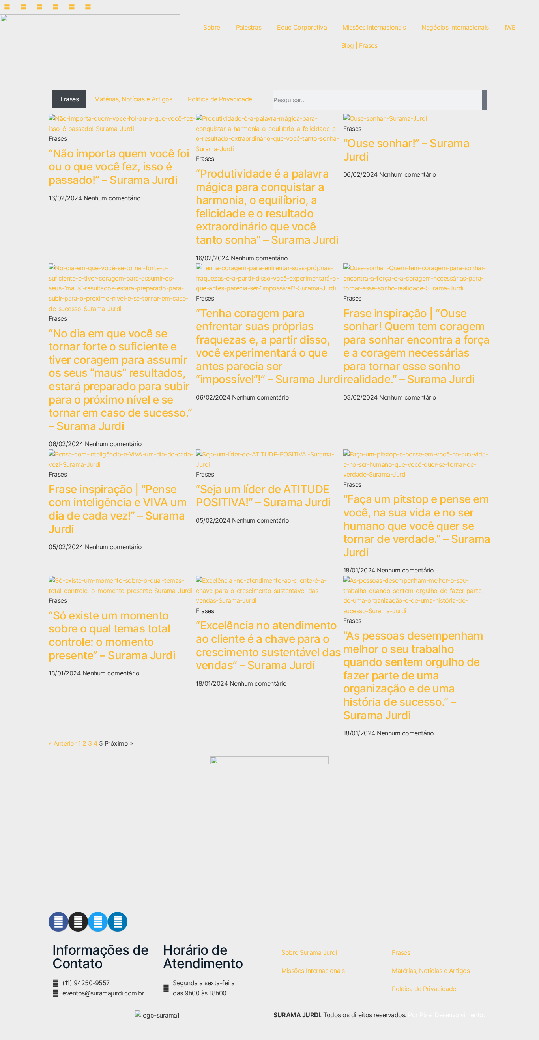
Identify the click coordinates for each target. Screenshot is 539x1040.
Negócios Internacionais (455, 27)
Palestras (249, 27)
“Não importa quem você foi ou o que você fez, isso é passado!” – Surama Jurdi (119, 167)
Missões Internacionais (374, 27)
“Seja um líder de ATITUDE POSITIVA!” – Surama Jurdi (263, 496)
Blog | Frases (359, 45)
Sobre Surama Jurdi (309, 952)
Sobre (211, 27)
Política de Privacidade (220, 99)
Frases (69, 99)
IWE (510, 27)
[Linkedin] (117, 922)
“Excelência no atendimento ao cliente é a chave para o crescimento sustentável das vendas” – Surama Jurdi (268, 645)
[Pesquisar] (484, 100)
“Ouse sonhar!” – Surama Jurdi (406, 150)
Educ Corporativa (302, 27)
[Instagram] (78, 922)
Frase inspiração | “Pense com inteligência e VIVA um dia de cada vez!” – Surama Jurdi (118, 509)
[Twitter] (98, 922)
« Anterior (62, 743)
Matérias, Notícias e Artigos (133, 99)
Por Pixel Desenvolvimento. (446, 1015)
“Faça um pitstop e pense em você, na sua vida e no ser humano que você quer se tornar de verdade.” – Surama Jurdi (416, 525)
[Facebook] (58, 922)
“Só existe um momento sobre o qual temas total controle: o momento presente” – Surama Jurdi (112, 635)
